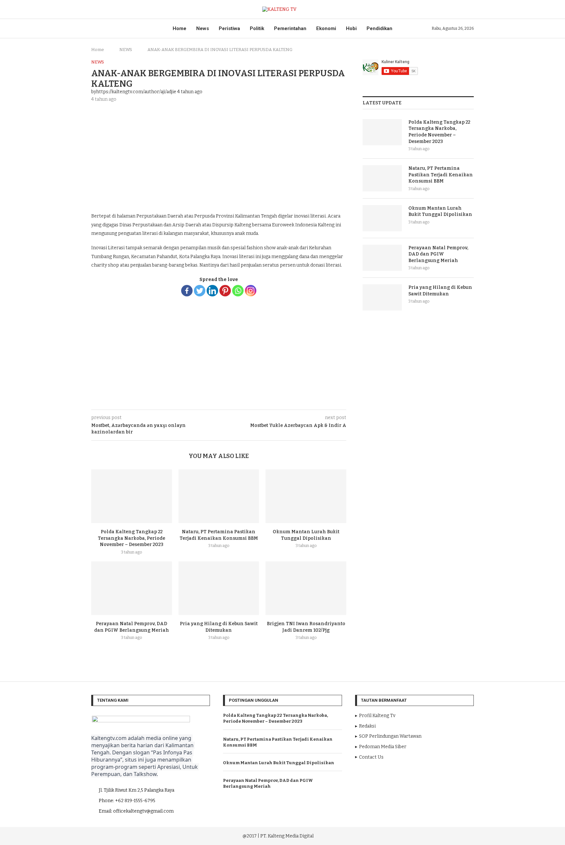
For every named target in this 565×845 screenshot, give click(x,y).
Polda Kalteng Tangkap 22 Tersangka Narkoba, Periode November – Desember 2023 (131, 538)
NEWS (125, 49)
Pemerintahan (290, 28)
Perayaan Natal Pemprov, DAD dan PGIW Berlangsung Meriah (438, 254)
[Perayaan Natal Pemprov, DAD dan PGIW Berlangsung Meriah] (131, 588)
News (202, 28)
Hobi (351, 28)
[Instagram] (250, 290)
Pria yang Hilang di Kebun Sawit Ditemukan (440, 291)
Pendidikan (379, 28)
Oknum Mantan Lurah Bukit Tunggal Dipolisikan (440, 211)
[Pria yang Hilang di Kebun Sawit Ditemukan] (219, 588)
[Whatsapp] (238, 290)
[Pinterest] (225, 290)
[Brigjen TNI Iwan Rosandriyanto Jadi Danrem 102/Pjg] (305, 588)
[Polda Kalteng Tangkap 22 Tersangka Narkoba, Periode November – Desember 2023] (131, 496)
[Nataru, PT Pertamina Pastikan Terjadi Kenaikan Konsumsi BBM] (219, 496)
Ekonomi (326, 28)
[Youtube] (413, 835)
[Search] (470, 9)
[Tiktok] (431, 835)
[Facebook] (187, 290)
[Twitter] (199, 290)
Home (179, 28)
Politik (257, 28)
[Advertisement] (218, 156)
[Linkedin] (212, 290)
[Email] (422, 835)
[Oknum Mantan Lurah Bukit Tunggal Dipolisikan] (305, 496)
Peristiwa (229, 28)
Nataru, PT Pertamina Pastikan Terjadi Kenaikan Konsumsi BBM (440, 175)
